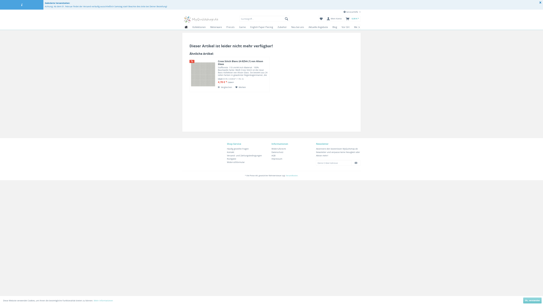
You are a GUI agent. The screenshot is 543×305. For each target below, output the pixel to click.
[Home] (186, 27)
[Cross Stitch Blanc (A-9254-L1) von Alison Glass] (203, 74)
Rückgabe (231, 158)
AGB (273, 155)
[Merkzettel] (321, 19)
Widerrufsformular (236, 162)
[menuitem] (264, 19)
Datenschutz (277, 152)
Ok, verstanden (532, 300)
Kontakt (230, 152)
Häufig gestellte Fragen (238, 148)
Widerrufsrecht (279, 148)
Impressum (277, 158)
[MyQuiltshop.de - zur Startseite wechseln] (201, 19)
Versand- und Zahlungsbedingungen (244, 155)
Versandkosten (292, 175)
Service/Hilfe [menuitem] (352, 12)
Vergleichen (226, 87)
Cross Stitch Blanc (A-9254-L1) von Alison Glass (240, 63)
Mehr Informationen (103, 300)
